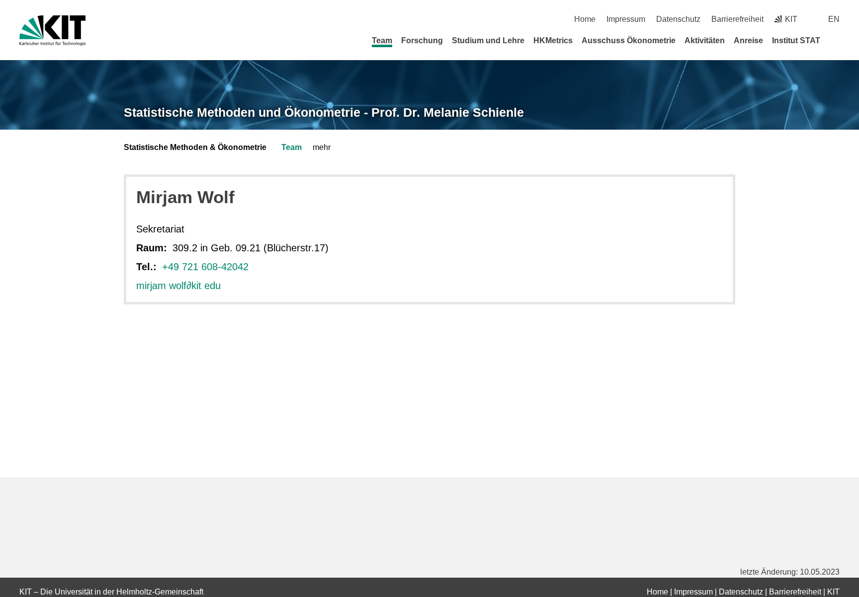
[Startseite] (836, 40)
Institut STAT (796, 40)
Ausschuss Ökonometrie (629, 40)
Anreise (748, 40)
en (834, 19)
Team (382, 40)
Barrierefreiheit (737, 19)
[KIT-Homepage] (52, 30)
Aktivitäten (705, 40)
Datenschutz (678, 19)
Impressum (625, 19)
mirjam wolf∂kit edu (178, 285)
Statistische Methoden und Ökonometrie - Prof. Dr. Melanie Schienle (324, 112)
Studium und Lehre (488, 40)
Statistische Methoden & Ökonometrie (195, 147)
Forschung (422, 40)
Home (585, 19)
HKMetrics (553, 40)
